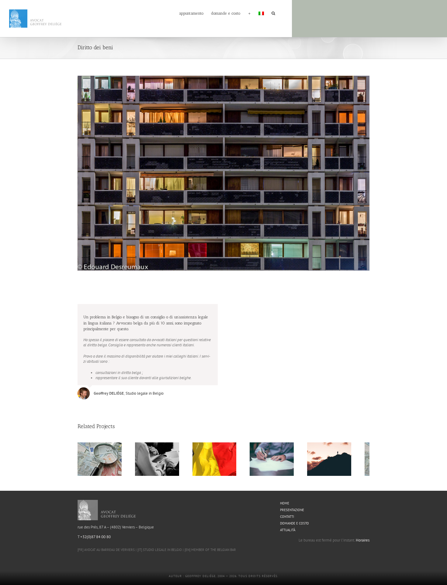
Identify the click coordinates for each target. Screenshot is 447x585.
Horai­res (362, 542)
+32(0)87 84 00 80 (95, 539)
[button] (273, 13)
